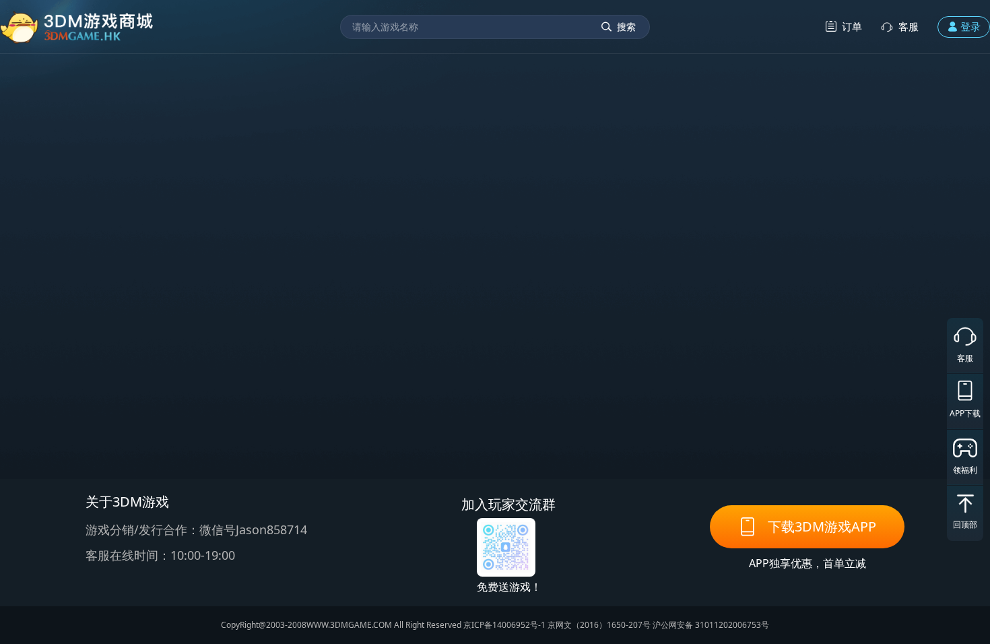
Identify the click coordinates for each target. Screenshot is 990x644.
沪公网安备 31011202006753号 (711, 625)
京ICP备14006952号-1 (504, 625)
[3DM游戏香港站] (77, 26)
